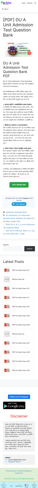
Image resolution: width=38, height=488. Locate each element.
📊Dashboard (19, 485)
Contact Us (19, 473)
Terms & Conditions (24, 471)
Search (6, 245)
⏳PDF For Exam (3, 485)
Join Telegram (20, 204)
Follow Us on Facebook (19, 397)
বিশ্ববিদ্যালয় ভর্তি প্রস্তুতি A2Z (25, 218)
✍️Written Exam (34, 485)
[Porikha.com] (6, 3)
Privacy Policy (11, 471)
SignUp (29, 3)
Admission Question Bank (16, 212)
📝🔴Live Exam (27, 485)
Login (24, 3)
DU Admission (11, 215)
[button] (35, 3)
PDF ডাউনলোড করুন (19, 185)
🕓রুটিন (11, 485)
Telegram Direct (14, 462)
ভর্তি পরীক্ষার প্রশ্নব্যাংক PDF (11, 221)
